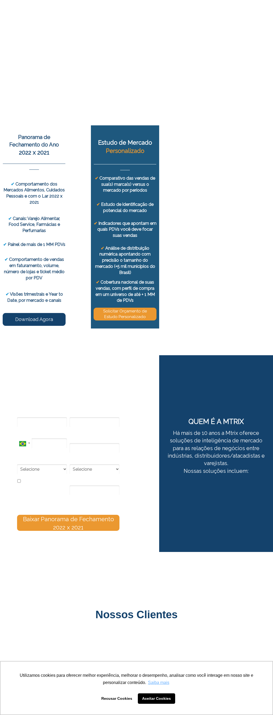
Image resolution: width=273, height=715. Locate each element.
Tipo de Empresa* (85, 460)
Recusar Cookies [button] (116, 698)
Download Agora (34, 319)
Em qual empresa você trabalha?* (90, 436)
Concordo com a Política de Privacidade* (43, 483)
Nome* (23, 413)
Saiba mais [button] (158, 682)
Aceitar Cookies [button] (156, 698)
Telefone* (25, 434)
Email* (75, 413)
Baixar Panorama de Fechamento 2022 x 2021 (68, 523)
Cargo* (23, 460)
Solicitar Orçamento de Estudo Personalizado (125, 314)
